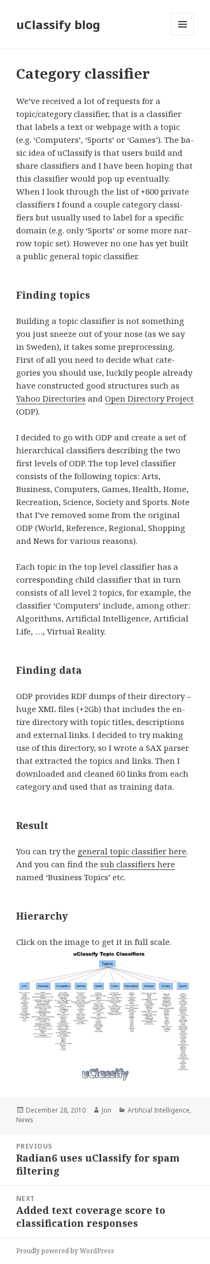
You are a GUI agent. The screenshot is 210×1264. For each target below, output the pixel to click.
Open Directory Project (149, 398)
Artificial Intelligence (159, 1110)
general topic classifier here (132, 851)
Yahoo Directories (51, 398)
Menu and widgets (183, 35)
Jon (106, 1110)
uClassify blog (58, 24)
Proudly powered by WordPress (65, 1250)
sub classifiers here (137, 864)
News (24, 1119)
